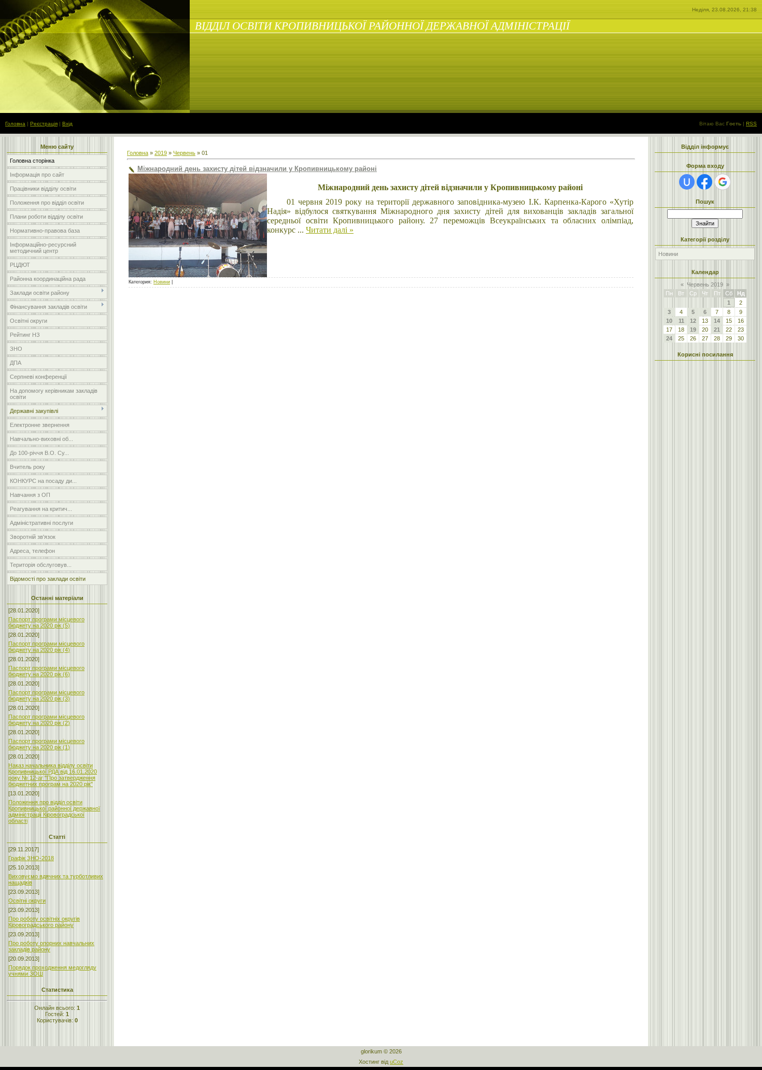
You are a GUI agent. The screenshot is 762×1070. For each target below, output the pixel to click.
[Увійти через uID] (687, 182)
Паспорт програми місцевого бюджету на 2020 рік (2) (46, 720)
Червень (184, 153)
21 (717, 329)
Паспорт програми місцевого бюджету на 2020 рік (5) (46, 622)
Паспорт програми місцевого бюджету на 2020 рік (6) (46, 671)
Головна (15, 123)
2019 (160, 153)
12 (693, 321)
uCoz (396, 1062)
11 (681, 321)
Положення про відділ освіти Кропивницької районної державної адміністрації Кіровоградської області (54, 811)
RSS (751, 123)
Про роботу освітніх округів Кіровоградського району (44, 922)
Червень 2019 (705, 284)
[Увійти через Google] (722, 182)
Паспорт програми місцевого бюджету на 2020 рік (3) (46, 695)
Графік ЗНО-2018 (31, 858)
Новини (161, 281)
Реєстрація (44, 123)
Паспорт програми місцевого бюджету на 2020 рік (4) (46, 646)
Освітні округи (27, 900)
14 (717, 321)
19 (693, 329)
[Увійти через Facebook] (704, 182)
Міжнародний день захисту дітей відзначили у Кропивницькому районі (257, 169)
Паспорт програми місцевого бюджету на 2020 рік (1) (46, 744)
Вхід (67, 123)
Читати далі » (330, 229)
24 (669, 338)
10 (669, 321)
